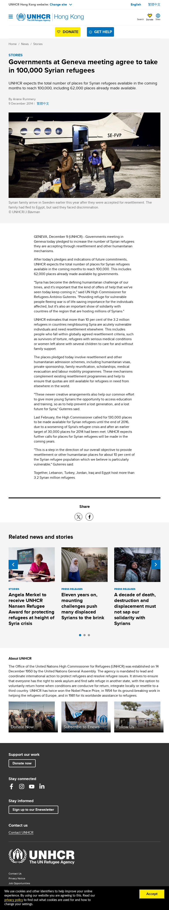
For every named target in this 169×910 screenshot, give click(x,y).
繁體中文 (154, 4)
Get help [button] (103, 32)
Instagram (21, 786)
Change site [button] (58, 4)
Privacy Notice (17, 878)
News (25, 44)
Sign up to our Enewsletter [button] (33, 809)
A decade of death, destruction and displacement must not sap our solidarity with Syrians (135, 609)
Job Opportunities (28, 883)
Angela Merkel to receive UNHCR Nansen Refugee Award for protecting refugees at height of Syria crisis (31, 609)
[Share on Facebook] (89, 517)
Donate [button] (149, 19)
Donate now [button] (22, 763)
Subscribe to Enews (82, 727)
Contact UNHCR (21, 832)
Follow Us (125, 727)
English (136, 4)
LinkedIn (42, 786)
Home (13, 44)
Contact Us (15, 873)
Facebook (11, 786)
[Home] (31, 17)
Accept (152, 894)
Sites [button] (158, 19)
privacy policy (13, 900)
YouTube (32, 786)
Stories (38, 44)
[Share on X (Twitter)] (78, 517)
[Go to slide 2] (85, 636)
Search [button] (140, 19)
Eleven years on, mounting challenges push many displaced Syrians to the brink (82, 606)
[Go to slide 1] (81, 636)
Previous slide (13, 564)
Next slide (155, 564)
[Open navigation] (11, 17)
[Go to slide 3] (90, 636)
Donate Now (22, 727)
